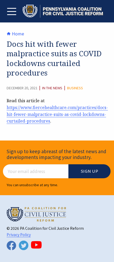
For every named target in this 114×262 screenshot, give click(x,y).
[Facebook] (11, 245)
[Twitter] (23, 245)
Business (75, 88)
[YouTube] (36, 245)
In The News (52, 88)
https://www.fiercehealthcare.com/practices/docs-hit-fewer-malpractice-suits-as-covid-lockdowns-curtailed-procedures (57, 114)
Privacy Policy (19, 234)
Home (17, 33)
